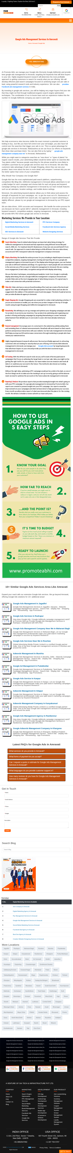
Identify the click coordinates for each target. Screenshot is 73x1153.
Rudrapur (17, 948)
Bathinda (6, 991)
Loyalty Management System (58, 1122)
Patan (47, 970)
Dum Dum (37, 1028)
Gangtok (6, 996)
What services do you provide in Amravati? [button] (27, 751)
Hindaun (55, 975)
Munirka (50, 948)
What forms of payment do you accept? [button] (25, 756)
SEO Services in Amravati (14, 232)
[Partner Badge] (66, 11)
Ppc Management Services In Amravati (25, 916)
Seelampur (17, 991)
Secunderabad (16, 959)
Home (30, 43)
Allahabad (38, 970)
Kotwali (6, 1023)
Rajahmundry (43, 975)
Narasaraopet (22, 975)
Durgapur (58, 1001)
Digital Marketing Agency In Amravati (24, 911)
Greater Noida (42, 1012)
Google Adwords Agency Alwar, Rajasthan (36, 1047)
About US (9, 1097)
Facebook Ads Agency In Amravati (23, 929)
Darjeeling (18, 964)
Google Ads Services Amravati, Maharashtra (15, 1040)
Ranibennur (38, 954)
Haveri (38, 985)
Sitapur (15, 954)
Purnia (64, 1012)
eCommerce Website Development (42, 1118)
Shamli (6, 1001)
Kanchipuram (64, 985)
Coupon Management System (58, 1108)
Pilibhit (32, 1012)
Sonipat (27, 996)
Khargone (50, 954)
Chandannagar (30, 964)
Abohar (38, 1017)
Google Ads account (45, 346)
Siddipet (58, 1017)
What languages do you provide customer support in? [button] (31, 770)
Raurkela (48, 1017)
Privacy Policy (44, 1147)
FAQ (7, 1099)
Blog (7, 1104)
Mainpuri (15, 1001)
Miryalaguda (18, 980)
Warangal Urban (9, 1007)
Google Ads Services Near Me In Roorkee (32, 641)
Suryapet (27, 1023)
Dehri (5, 959)
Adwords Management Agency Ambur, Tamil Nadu (36, 1040)
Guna (5, 1017)
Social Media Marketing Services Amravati (26, 925)
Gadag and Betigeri (41, 980)
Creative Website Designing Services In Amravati (28, 939)
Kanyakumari (26, 954)
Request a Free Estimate (61, 2)
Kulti (62, 991)
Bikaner (53, 1023)
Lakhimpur (16, 1023)
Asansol (25, 1001)
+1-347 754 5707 (52, 1142)
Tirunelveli (37, 996)
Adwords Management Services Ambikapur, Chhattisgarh (58, 1040)
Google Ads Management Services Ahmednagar (15, 1060)
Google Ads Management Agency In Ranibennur (35, 716)
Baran (56, 970)
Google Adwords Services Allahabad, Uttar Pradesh (58, 1047)
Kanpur (6, 954)
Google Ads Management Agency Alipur (36, 1050)
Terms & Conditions (55, 1147)
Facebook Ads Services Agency (54, 227)
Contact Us (9, 1102)
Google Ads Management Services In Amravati (27, 920)
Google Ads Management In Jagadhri (30, 603)
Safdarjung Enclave (10, 970)
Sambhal (18, 985)
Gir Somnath (37, 959)
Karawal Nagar (25, 970)
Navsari (37, 1007)
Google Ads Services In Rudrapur (28, 616)
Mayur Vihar (21, 1012)
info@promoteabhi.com (53, 15)
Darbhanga (53, 991)
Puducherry (7, 985)
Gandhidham (29, 991)
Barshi (36, 1023)
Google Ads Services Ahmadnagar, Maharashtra (58, 1060)
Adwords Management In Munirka (28, 653)
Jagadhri (6, 948)
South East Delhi (50, 985)
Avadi (46, 1007)
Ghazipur (7, 980)
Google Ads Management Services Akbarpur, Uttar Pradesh (58, 1054)
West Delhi (48, 996)
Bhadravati (55, 980)
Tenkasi (64, 975)
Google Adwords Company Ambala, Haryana (15, 1047)
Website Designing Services (53, 232)
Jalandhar (57, 959)
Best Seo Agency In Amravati (22, 934)
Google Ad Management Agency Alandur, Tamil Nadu (36, 1054)
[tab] (36, 751)
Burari (45, 1023)
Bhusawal (55, 1012)
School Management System (58, 1115)
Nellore (29, 1017)
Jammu (21, 1007)
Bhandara (29, 985)
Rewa (66, 996)
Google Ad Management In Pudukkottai (31, 666)
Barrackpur (17, 996)
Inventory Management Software (58, 1101)
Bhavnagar (56, 1007)
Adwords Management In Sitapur (28, 691)
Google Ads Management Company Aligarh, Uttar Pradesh (58, 1050)
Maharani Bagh (29, 948)
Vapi (58, 996)
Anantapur (7, 964)
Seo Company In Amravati (21, 906)
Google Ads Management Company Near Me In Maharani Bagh (41, 628)
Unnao (66, 1007)
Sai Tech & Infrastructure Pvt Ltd (14, 1147)
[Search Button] (67, 849)
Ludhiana (35, 1001)
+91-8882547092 (26, 15)
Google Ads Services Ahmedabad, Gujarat (36, 1060)
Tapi (28, 1028)
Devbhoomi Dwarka (46, 964)
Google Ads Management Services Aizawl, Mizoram (58, 1057)
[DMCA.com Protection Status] (32, 1147)
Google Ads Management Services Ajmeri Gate (15, 1057)
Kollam (28, 980)
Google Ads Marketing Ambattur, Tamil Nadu (36, 1044)
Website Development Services (42, 1106)
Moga (33, 975)
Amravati (35, 43)
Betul (27, 959)
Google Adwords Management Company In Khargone (37, 728)
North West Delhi (17, 1017)
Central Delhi (47, 1001)
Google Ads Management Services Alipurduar (15, 1050)
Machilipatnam (8, 1012)
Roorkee (41, 948)
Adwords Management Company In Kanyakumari (35, 703)
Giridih (48, 959)
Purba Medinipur (62, 954)
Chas (29, 1007)
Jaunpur (19, 1028)
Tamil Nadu (41, 991)
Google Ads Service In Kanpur (27, 678)
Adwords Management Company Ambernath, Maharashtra (15, 1044)
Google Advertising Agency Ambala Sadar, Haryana (58, 1044)
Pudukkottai (61, 948)
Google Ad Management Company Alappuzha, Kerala (15, 1054)
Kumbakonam (8, 1028)
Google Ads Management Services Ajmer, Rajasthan (36, 1057)
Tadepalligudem (9, 975)
